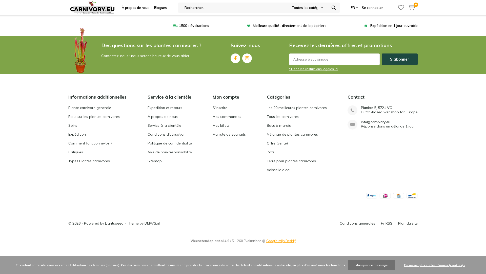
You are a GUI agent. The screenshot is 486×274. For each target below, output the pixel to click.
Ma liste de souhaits (229, 134)
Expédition (77, 134)
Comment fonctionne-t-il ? (90, 143)
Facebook (235, 58)
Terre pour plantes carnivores (291, 161)
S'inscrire (220, 107)
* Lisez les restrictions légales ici (313, 69)
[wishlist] (401, 7)
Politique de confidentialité (170, 143)
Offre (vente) (277, 143)
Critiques (75, 152)
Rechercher (334, 8)
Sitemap (155, 161)
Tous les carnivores (283, 116)
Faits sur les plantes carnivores (94, 116)
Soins (72, 125)
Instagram (247, 58)
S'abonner (399, 59)
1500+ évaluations (194, 25)
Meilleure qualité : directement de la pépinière (290, 25)
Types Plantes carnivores (89, 161)
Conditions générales (357, 223)
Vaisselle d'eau (279, 170)
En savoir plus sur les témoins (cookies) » (434, 265)
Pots (270, 152)
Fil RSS (386, 223)
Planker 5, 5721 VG (376, 108)
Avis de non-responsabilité (170, 152)
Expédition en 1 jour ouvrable (394, 25)
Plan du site (408, 223)
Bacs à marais (279, 125)
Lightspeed (114, 223)
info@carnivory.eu (375, 122)
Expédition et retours (165, 107)
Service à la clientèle (164, 125)
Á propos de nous (163, 116)
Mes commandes (227, 116)
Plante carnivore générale (89, 107)
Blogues (160, 8)
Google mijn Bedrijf (281, 241)
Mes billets (221, 125)
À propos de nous (135, 8)
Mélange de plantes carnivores (292, 134)
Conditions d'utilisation (167, 134)
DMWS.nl (152, 223)
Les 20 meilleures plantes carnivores (297, 107)
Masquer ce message (371, 265)
